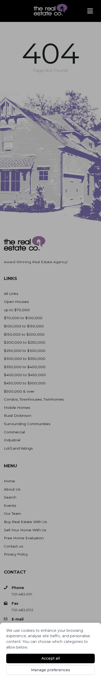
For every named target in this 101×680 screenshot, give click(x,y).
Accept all (50, 658)
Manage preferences (50, 670)
